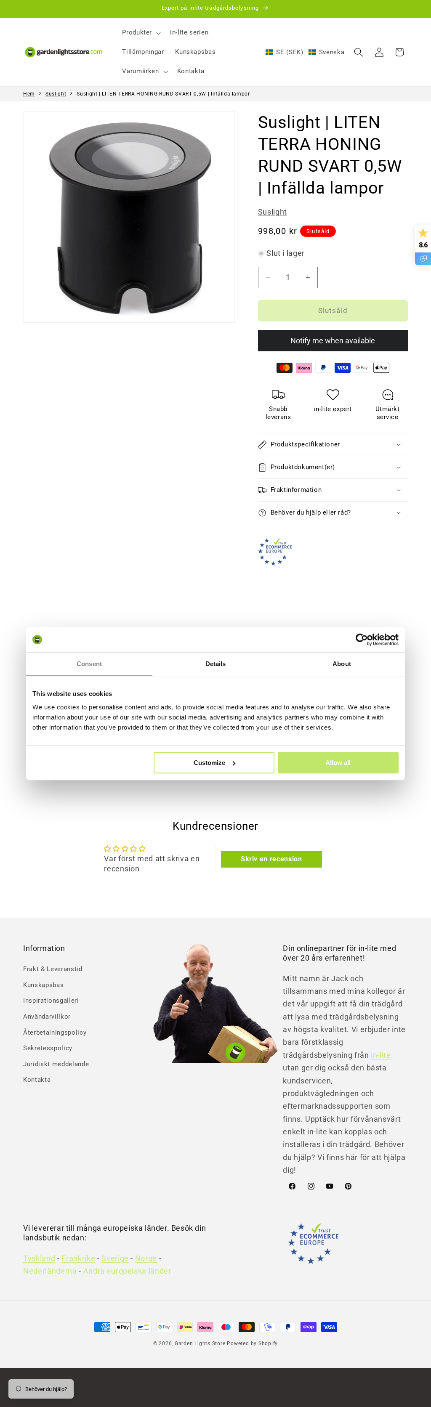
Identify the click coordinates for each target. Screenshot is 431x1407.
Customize (209, 762)
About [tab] (342, 663)
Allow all (338, 762)
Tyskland (39, 1258)
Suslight (55, 94)
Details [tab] (215, 663)
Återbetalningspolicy (54, 1032)
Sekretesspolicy (47, 1048)
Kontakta (37, 1079)
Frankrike (78, 1258)
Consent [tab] (89, 663)
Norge (146, 1258)
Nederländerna (50, 1271)
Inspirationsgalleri (51, 1000)
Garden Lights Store (200, 1343)
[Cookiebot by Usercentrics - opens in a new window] (362, 639)
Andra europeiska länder (127, 1271)
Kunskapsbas (43, 985)
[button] (141, 32)
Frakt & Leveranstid (52, 969)
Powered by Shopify (252, 1343)
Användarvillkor (47, 1016)
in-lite (381, 1055)
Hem (29, 94)
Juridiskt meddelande (56, 1064)
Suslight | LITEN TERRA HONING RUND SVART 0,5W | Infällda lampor (163, 94)
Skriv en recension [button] (271, 859)
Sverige (115, 1258)
